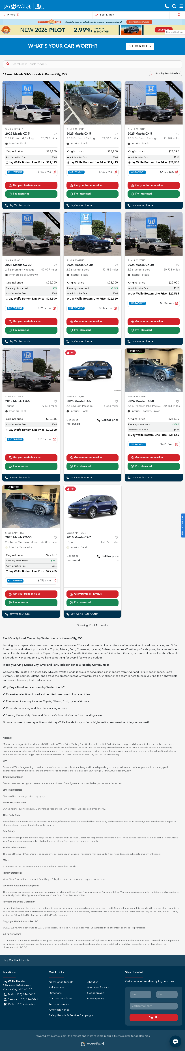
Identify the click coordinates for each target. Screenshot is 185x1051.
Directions (55, 993)
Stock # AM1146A (14, 533)
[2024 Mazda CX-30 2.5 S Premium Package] (31, 234)
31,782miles (172, 138)
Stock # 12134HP (14, 129)
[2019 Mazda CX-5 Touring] (31, 370)
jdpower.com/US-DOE (15, 947)
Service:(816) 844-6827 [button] (23, 999)
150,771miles (110, 542)
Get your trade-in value (26, 185)
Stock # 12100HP (14, 260)
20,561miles (172, 406)
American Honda (59, 1010)
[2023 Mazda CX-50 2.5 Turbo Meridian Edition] (31, 506)
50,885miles (110, 270)
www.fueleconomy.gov (118, 771)
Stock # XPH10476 (76, 533)
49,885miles (49, 542)
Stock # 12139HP (75, 397)
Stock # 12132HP (136, 129)
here (60, 879)
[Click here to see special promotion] (92, 22)
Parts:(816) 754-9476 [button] (21, 1004)
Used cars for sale (98, 987)
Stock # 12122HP (14, 397)
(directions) (113, 755)
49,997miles (49, 270)
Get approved (95, 993)
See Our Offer (140, 46)
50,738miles (172, 270)
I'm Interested (21, 194)
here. (102, 879)
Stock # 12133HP (75, 129)
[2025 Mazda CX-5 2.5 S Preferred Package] (31, 103)
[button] (167, 6)
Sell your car (56, 987)
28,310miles (110, 138)
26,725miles (49, 138)
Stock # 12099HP (75, 260)
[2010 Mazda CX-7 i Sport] (93, 506)
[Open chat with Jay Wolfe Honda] (175, 1041)
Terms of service (59, 1004)
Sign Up (153, 1017)
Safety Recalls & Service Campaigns (71, 1015)
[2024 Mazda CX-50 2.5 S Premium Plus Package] (154, 370)
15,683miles (110, 406)
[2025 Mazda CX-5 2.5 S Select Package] (93, 370)
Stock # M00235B (137, 397)
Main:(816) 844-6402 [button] (21, 994)
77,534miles (49, 406)
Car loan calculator (60, 998)
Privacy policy (95, 998)
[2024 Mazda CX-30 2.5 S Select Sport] (93, 234)
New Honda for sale (61, 982)
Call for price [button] (110, 420)
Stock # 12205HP (136, 260)
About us (92, 982)
